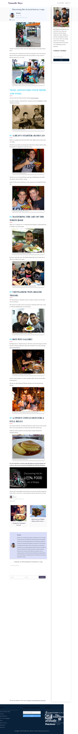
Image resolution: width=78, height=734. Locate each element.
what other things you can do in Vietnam (34, 463)
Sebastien (14, 497)
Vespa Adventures (35, 98)
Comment (42, 577)
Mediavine (47, 730)
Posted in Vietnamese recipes (21, 17)
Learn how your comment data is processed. (36, 700)
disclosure (38, 493)
